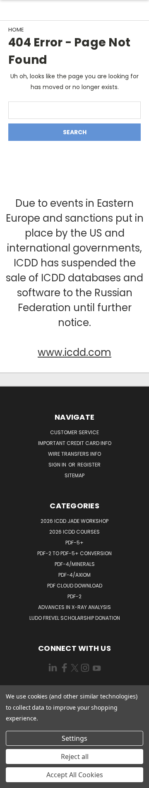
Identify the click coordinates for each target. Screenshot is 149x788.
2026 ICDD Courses (74, 531)
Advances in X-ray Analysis (74, 607)
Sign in (57, 464)
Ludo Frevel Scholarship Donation (74, 617)
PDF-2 (74, 596)
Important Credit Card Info (74, 443)
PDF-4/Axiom (74, 574)
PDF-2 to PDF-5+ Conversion (74, 553)
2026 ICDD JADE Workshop (74, 521)
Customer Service (74, 432)
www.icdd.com (74, 352)
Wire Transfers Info (74, 453)
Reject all (75, 756)
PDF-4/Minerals (75, 564)
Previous (12, 779)
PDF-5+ (74, 542)
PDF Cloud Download (74, 585)
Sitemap (74, 475)
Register (89, 464)
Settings (74, 738)
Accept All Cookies (74, 774)
